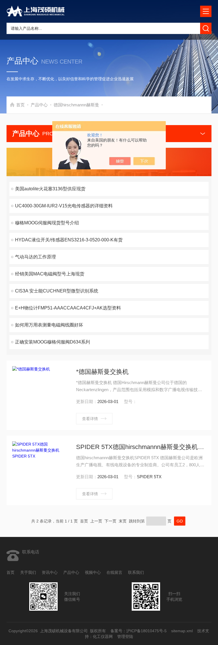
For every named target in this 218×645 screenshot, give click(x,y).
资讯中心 (50, 572)
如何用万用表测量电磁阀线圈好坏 (49, 324)
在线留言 (114, 572)
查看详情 (90, 418)
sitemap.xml (182, 631)
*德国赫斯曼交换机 (102, 371)
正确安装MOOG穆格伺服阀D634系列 (52, 342)
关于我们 (28, 572)
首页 (20, 104)
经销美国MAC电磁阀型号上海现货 (49, 273)
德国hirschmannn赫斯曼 (76, 104)
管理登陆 (125, 636)
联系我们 (136, 572)
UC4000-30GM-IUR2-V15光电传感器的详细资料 (64, 205)
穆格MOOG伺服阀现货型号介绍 (47, 222)
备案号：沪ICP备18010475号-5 (139, 631)
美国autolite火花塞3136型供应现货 (50, 188)
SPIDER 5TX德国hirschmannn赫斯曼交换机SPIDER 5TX (141, 446)
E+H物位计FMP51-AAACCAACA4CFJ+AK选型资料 (68, 307)
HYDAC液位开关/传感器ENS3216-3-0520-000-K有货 (69, 239)
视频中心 (93, 572)
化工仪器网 (103, 636)
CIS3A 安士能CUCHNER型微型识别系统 (56, 290)
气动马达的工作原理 (35, 256)
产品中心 (39, 104)
